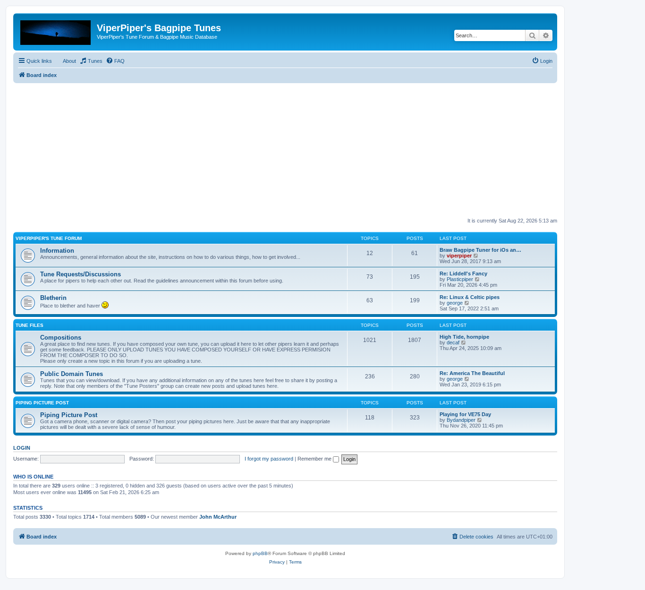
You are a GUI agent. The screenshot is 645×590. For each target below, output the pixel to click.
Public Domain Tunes (71, 373)
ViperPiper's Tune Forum (49, 238)
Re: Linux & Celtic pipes (470, 297)
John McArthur (218, 517)
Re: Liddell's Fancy (463, 273)
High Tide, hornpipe (464, 337)
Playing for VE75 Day (465, 414)
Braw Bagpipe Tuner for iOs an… (480, 250)
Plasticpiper (460, 279)
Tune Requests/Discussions (80, 274)
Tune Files (29, 325)
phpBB (260, 553)
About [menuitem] (69, 61)
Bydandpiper (461, 420)
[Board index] (56, 31)
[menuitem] (90, 61)
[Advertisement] (285, 149)
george (455, 303)
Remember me (315, 459)
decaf (453, 342)
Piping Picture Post (42, 402)
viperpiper (459, 255)
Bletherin (53, 297)
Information (57, 250)
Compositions (60, 337)
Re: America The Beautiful (472, 373)
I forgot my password (269, 459)
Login (21, 448)
